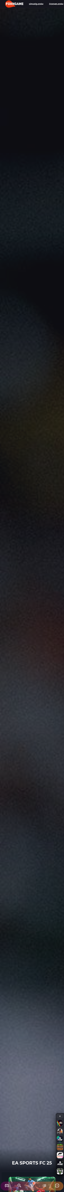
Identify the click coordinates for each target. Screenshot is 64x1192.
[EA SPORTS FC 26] (60, 1139)
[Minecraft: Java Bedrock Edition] (60, 1147)
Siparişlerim (36, 4)
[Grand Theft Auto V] (60, 1171)
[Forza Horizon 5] (60, 1155)
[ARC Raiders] (60, 1123)
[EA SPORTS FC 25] (60, 1163)
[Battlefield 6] (60, 1131)
